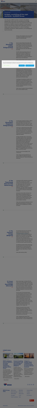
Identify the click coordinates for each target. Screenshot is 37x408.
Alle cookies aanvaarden (30, 65)
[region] (18, 64)
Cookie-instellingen (6, 65)
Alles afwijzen (21, 65)
